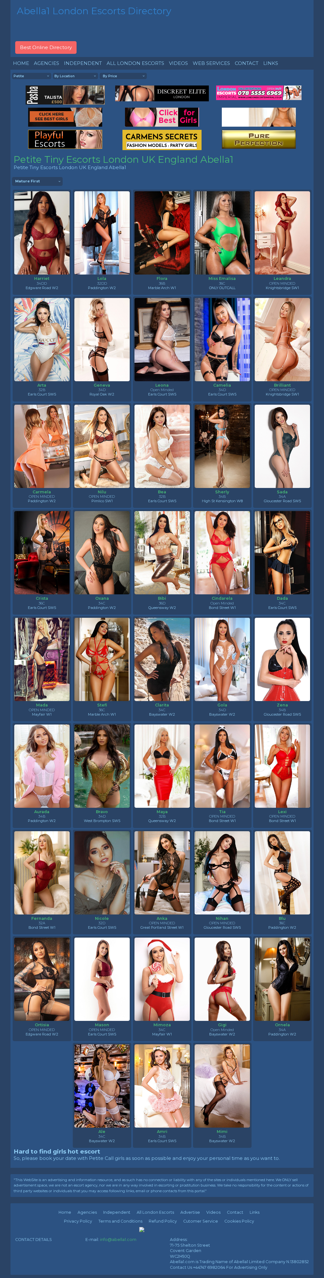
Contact (235, 1212)
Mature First (27, 181)
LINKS (270, 63)
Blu (282, 918)
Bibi (162, 598)
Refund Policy (163, 1221)
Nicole (102, 918)
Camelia (222, 385)
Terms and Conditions (120, 1221)
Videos (213, 1212)
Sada (282, 492)
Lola (101, 278)
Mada (42, 705)
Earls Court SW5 (42, 394)
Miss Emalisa (222, 278)
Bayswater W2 (162, 714)
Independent (116, 1212)
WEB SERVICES (211, 63)
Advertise (190, 1212)
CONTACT (247, 63)
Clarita (162, 705)
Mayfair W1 (42, 714)
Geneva (102, 385)
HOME (21, 63)
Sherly (222, 492)
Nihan (222, 918)
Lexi (282, 811)
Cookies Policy (239, 1221)
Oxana (102, 598)
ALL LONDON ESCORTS (135, 63)
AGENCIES (46, 63)
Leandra (282, 278)
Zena (282, 705)
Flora (162, 278)
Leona (162, 385)
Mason (102, 1024)
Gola (222, 705)
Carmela (42, 492)
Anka (162, 918)
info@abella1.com (118, 1239)
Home (65, 1212)
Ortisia (42, 1024)
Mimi (222, 1131)
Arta (41, 385)
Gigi (222, 1024)
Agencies (87, 1212)
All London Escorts (155, 1212)
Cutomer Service (200, 1221)
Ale (101, 1131)
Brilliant (282, 385)
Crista (42, 598)
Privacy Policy (78, 1221)
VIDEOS (178, 63)
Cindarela (222, 598)
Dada (282, 598)
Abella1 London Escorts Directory (94, 11)
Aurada (41, 811)
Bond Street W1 (222, 607)
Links (254, 1212)
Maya (162, 811)
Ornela (282, 1024)
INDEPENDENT (83, 63)
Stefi (102, 705)
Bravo (102, 811)
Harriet (41, 278)
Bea (162, 492)
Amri (162, 1131)
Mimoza (162, 1024)
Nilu (102, 492)
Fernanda (41, 918)
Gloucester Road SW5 (282, 501)
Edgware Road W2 (42, 288)
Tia (222, 811)
